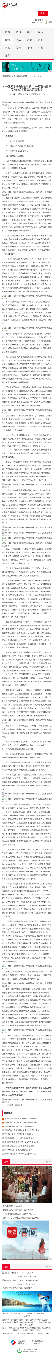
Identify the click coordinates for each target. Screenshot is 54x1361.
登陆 (50, 22)
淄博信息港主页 (24, 76)
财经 (29, 32)
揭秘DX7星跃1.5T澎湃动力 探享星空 (18, 1146)
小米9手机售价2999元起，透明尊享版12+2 (18, 1214)
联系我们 (17, 1313)
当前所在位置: (9, 76)
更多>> (48, 1162)
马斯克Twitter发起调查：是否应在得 (18, 1126)
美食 (18, 47)
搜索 (42, 13)
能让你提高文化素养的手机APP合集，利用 (20, 1142)
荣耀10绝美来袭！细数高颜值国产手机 (19, 1154)
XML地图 (29, 1313)
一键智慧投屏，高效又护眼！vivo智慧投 (19, 1122)
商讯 (29, 47)
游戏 (7, 47)
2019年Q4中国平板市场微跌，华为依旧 (19, 1119)
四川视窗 (18, 1105)
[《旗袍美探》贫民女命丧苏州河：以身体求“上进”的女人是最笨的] (27, 1184)
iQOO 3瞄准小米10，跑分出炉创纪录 (18, 1138)
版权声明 (27, 1316)
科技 (7, 40)
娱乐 (40, 32)
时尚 (29, 40)
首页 (7, 32)
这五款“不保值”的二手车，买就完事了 (17, 1288)
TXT (45, 1313)
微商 (7, 55)
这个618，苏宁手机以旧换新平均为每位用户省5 (20, 1218)
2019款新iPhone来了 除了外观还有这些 (17, 1210)
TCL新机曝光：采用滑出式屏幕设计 (18, 1134)
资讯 (18, 32)
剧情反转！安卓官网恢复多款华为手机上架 (20, 1130)
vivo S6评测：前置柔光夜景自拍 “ (17, 1150)
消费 (40, 47)
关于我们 (6, 1313)
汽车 (18, 40)
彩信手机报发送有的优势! (12, 1206)
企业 (40, 40)
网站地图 (40, 1313)
